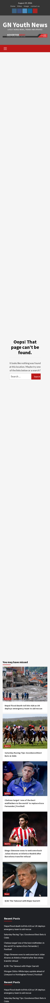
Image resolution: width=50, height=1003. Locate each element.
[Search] (44, 48)
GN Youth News (25, 25)
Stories (7, 699)
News (7, 894)
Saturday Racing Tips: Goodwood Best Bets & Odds (25, 936)
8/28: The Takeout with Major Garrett (22, 900)
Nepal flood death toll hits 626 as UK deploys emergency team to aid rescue (24, 927)
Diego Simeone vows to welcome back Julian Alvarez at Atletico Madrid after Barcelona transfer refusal (23, 853)
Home (12, 6)
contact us (35, 6)
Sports (7, 746)
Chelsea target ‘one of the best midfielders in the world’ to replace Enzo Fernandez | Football (24, 803)
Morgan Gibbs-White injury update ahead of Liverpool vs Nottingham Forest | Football (24, 973)
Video (19, 6)
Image (26, 6)
